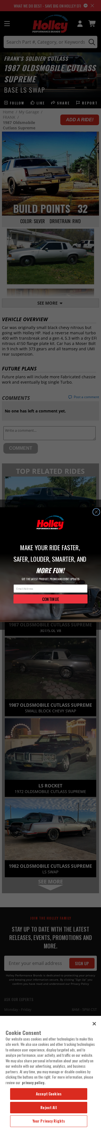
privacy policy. (33, 1082)
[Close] (94, 1024)
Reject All (48, 1107)
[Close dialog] (96, 511)
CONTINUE (50, 599)
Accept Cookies (48, 1094)
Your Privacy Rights (49, 1121)
